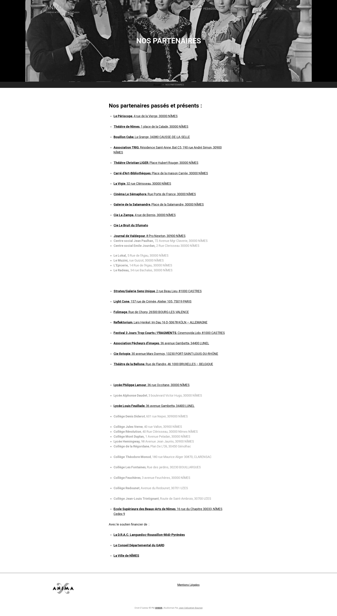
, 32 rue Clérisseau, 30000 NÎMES (142, 183)
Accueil (157, 84)
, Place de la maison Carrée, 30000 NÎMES (161, 173)
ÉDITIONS (261, 8)
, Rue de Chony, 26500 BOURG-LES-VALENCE (151, 312)
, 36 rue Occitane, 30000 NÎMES (152, 385)
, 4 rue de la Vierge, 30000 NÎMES (146, 116)
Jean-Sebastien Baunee (191, 608)
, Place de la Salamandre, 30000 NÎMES (159, 204)
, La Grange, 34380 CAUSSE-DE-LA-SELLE (152, 137)
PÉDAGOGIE (211, 8)
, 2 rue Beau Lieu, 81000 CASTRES (158, 291)
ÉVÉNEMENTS (238, 8)
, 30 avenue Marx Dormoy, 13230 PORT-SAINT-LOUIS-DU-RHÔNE (166, 354)
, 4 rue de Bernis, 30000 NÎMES (145, 215)
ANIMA (55, 7)
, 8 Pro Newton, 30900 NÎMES (150, 236)
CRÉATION (189, 8)
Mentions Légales (188, 585)
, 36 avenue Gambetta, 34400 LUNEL (161, 343)
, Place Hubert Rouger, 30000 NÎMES (156, 163)
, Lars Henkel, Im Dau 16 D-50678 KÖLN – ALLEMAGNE (160, 322)
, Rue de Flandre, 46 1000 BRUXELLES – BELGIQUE (163, 364)
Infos (279, 8)
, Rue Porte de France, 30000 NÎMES (155, 194)
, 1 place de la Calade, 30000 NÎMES (151, 126)
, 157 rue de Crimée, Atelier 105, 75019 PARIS (152, 301)
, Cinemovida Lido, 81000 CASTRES (169, 333)
